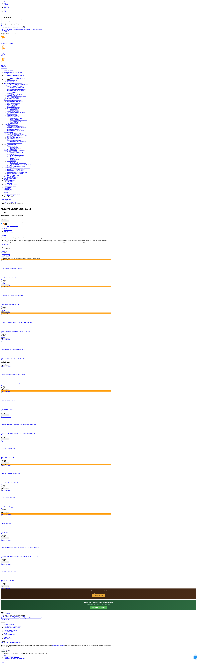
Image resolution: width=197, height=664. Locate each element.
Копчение (9, 165)
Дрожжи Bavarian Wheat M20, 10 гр (10, 482)
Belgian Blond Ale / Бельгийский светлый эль (12, 358)
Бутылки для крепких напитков (15, 133)
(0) (1, 434)
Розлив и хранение (12, 105)
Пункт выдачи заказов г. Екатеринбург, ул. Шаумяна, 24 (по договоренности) (21, 29)
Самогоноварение (8, 132)
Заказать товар (4, 221)
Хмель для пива (11, 115)
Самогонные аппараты (13, 144)
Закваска (12, 152)
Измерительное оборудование (15, 130)
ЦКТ (11, 98)
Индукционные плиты (13, 98)
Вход (5, 18)
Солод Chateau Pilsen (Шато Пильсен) (10, 277)
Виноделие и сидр (8, 170)
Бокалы (9, 187)
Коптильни (10, 181)
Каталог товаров (8, 75)
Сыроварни (10, 169)
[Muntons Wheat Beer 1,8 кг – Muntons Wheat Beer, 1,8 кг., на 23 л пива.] (8, 448)
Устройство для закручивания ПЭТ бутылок (12, 383)
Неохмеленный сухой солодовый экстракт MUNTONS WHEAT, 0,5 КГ (19, 556)
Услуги (5, 179)
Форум (5, 8)
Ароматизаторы (14, 147)
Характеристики (8, 230)
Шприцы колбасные (15, 159)
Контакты (6, 6)
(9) (1, 484)
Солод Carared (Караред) (7, 507)
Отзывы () (4, 251)
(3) (1, 279)
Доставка (6, 4)
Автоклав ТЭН (14, 162)
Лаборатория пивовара (13, 107)
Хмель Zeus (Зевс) (5, 532)
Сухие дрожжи (14, 122)
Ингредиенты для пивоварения (12, 109)
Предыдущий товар (6, 199)
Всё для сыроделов (12, 151)
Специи (12, 130)
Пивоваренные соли (15, 129)
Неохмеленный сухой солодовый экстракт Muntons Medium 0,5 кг (18, 433)
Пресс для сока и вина (12, 177)
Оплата (6, 3)
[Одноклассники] (4, 224)
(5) (1, 410)
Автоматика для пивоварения (18, 77)
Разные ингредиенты (12, 125)
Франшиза (6, 7)
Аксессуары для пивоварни (17, 78)
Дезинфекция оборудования (14, 100)
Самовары (9, 183)
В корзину (3, 219)
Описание (3, 235)
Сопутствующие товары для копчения (20, 164)
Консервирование (11, 161)
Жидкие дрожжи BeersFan (17, 120)
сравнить (8, 391)
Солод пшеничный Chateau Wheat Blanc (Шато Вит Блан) (16, 331)
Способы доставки (5, 255)
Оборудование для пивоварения (13, 72)
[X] (6, 224)
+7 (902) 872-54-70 (5, 613)
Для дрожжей (13, 118)
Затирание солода (11, 91)
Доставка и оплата (8, 232)
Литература (7, 188)
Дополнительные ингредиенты (18, 127)
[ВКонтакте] (1, 224)
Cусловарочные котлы (16, 83)
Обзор (5, 228)
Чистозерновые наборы (13, 111)
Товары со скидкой (9, 70)
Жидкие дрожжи (14, 119)
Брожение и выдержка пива (14, 97)
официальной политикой (58, 645)
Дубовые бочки (11, 136)
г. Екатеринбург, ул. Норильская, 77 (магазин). (13, 27)
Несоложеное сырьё (12, 114)
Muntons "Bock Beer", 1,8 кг (8, 580)
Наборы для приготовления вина (16, 169)
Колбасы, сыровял (11, 154)
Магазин (6, 2)
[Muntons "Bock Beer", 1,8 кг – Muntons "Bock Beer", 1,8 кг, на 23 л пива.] (8, 571)
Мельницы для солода (12, 103)
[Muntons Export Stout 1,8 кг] (8, 202)
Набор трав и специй (15, 148)
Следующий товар (5, 200)
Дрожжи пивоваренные (13, 116)
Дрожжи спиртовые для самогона (15, 134)
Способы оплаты (5, 256)
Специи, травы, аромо (12, 145)
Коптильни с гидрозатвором (17, 166)
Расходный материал (12, 143)
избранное (3, 588)
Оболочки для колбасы (16, 152)
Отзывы (6, 231)
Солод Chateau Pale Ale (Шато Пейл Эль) (11, 304)
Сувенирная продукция (10, 186)
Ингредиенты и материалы (17, 150)
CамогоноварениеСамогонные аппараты (7, 42)
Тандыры (9, 184)
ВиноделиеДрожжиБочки (3, 54)
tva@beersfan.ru (5, 30)
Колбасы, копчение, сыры (10, 150)
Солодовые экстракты (12, 123)
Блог (5, 11)
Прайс (5, 10)
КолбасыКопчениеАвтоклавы (4, 67)
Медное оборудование (16, 140)
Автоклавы (13, 163)
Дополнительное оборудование (15, 170)
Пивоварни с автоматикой (17, 75)
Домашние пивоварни (13, 74)
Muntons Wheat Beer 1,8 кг (7, 457)
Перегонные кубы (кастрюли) (18, 141)
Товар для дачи (8, 190)
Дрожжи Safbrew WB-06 (7, 409)
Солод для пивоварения (13, 112)
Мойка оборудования (12, 104)
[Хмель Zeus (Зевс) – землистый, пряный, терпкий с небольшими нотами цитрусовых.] (6, 523)
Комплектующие (11, 138)
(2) (1, 306)
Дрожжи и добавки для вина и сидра (16, 174)
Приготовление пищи (10, 178)
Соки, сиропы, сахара (15, 126)
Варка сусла (10, 81)
